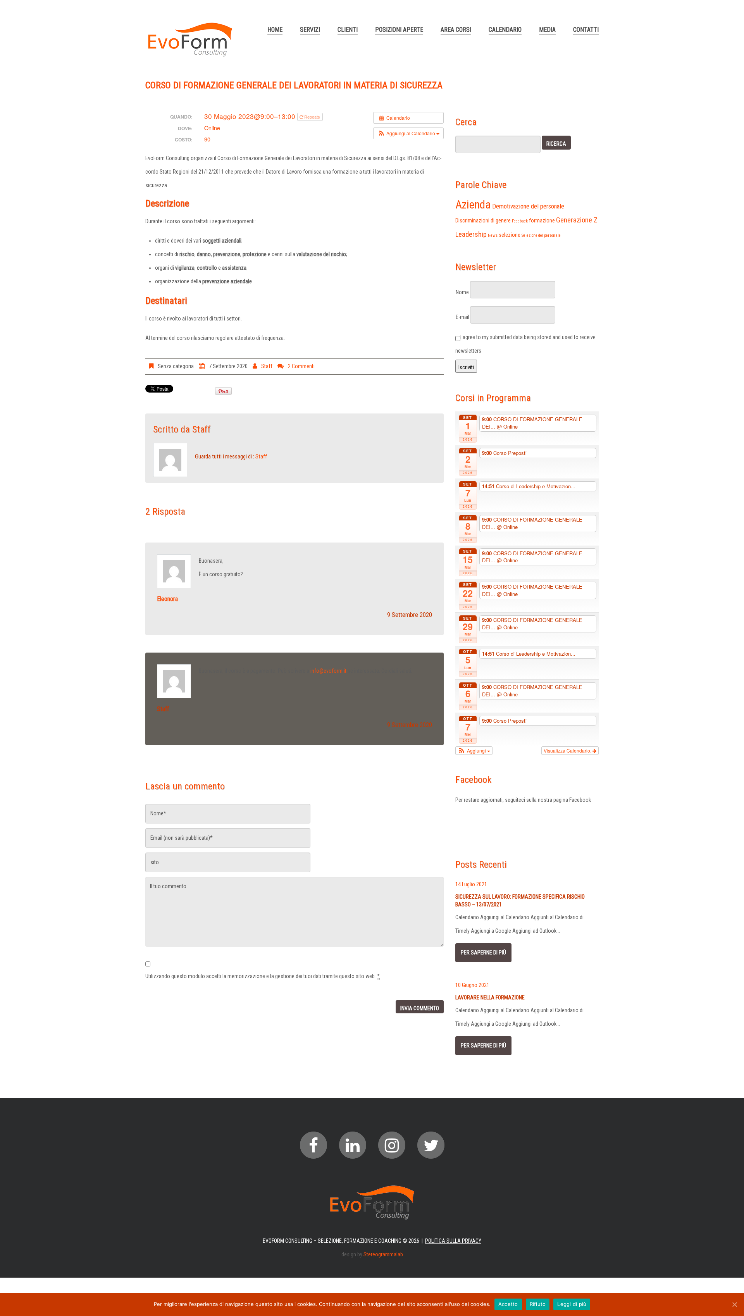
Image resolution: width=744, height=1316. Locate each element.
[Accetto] (734, 1304)
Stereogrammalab (383, 1254)
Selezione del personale (541, 235)
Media (547, 29)
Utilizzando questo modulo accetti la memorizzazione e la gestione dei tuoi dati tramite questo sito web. (262, 976)
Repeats (312, 117)
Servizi (310, 29)
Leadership (471, 234)
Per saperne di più (483, 952)
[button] (408, 133)
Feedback (520, 221)
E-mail (462, 317)
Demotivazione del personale (528, 206)
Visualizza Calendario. (568, 750)
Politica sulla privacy (453, 1241)
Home (274, 29)
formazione (542, 220)
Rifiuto (538, 1304)
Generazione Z (577, 220)
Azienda (473, 204)
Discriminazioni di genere (483, 220)
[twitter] (430, 1145)
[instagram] (391, 1145)
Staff (266, 366)
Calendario (505, 29)
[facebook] (313, 1145)
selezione (509, 235)
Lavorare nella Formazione (490, 997)
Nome (462, 292)
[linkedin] (352, 1145)
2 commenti (301, 366)
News (493, 235)
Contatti (586, 29)
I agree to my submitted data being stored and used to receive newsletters (525, 344)
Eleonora (167, 599)
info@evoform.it (328, 671)
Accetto (508, 1304)
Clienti (348, 29)
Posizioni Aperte (399, 29)
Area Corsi (456, 29)
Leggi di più (571, 1304)
